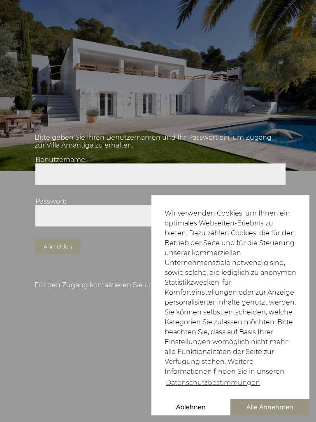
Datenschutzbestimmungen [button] (213, 383)
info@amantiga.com (39, 9)
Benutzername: (60, 160)
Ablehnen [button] (191, 407)
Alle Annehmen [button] (269, 407)
